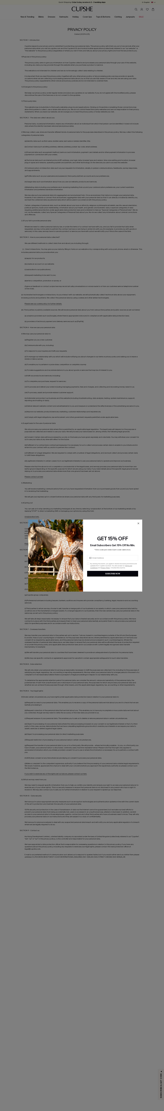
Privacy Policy (105, 568)
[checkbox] (88, 564)
